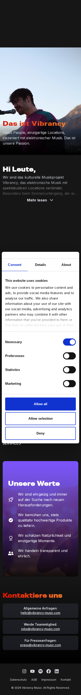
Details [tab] (40, 265)
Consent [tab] (14, 265)
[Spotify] (40, 671)
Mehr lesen (37, 200)
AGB (34, 679)
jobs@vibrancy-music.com (40, 629)
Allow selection (40, 418)
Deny (40, 433)
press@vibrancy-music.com (40, 645)
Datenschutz (18, 679)
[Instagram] (24, 671)
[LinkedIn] (56, 671)
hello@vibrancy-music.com (40, 613)
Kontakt (66, 679)
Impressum (48, 679)
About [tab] (66, 265)
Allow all (40, 404)
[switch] (69, 355)
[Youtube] (32, 671)
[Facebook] (48, 671)
